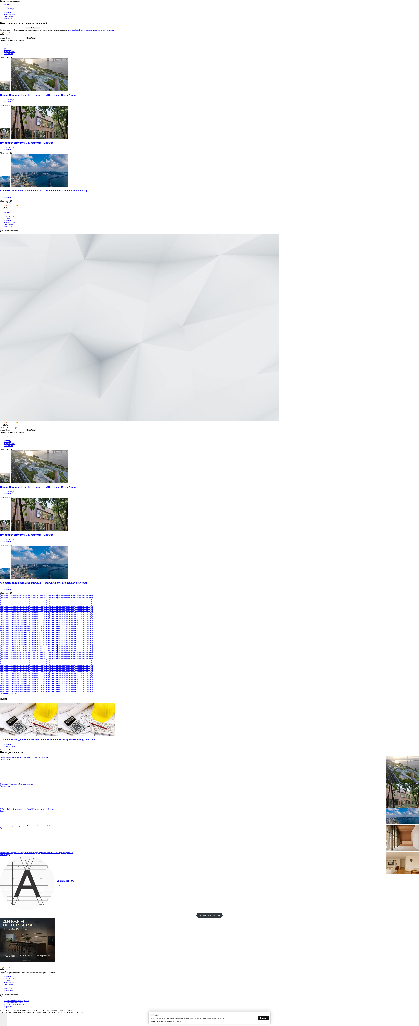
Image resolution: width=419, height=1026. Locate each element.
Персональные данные (174, 1021)
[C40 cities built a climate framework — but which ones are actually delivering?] (402, 816)
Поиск (2, 38)
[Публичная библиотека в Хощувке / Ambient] (402, 795)
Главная (7, 5)
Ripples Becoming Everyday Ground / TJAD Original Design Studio (24, 757)
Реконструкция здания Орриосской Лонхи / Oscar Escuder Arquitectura (26, 826)
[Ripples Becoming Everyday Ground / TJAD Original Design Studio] (402, 769)
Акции (6, 7)
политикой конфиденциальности (80, 30)
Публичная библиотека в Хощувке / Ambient (16, 784)
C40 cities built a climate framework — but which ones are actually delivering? (27, 809)
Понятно (263, 1018)
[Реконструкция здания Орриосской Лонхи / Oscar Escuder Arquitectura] (402, 838)
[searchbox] (15, 38)
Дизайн (7, 10)
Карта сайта (8, 990)
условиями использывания (104, 30)
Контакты (8, 18)
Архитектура (9, 9)
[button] (209, 1)
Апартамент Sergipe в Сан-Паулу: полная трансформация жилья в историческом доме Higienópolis (36, 853)
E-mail (2, 28)
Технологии (8, 16)
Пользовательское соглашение (15, 1005)
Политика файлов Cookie (13, 1003)
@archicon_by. (65, 880)
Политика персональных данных (16, 1001)
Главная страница (6, 693)
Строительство (9, 14)
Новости (7, 12)
